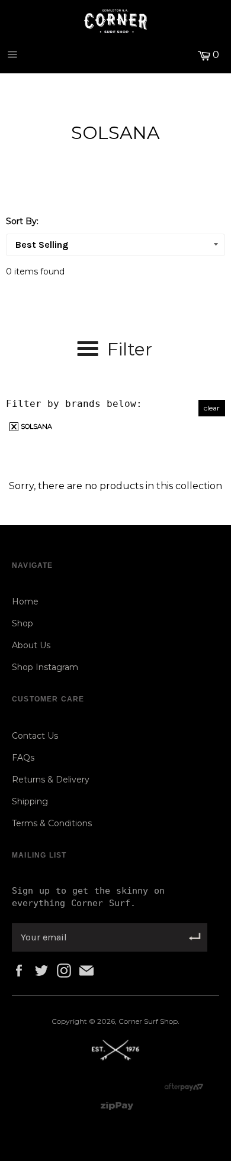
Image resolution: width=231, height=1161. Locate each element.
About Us (31, 645)
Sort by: (22, 221)
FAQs (23, 757)
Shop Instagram (45, 667)
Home (25, 601)
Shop (22, 623)
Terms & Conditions (52, 823)
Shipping (30, 801)
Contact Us (35, 735)
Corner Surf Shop (148, 1021)
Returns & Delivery (50, 779)
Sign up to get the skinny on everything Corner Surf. (88, 896)
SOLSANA (35, 426)
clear (212, 407)
